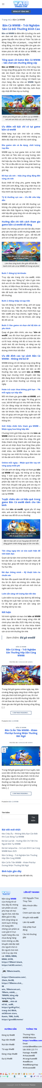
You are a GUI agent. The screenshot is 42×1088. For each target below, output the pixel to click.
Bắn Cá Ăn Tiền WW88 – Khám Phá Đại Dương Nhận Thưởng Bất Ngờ (21, 733)
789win (5, 992)
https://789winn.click (11, 983)
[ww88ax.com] (21, 4)
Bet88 (11, 980)
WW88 (13, 898)
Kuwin (4, 1016)
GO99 (10, 959)
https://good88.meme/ (12, 1019)
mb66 (11, 992)
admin (30, 662)
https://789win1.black (12, 962)
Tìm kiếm (6, 812)
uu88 (11, 1004)
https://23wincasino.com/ (14, 977)
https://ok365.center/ (12, 965)
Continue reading (21, 713)
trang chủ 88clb (9, 1010)
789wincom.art (13, 989)
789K (11, 1016)
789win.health (13, 971)
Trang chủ (6, 19)
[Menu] (3, 4)
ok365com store (9, 1013)
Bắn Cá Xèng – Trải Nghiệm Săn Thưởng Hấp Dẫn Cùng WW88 (21, 652)
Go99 (16, 1016)
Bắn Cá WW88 (21, 647)
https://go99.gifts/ (10, 1007)
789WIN (5, 995)
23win (4, 980)
